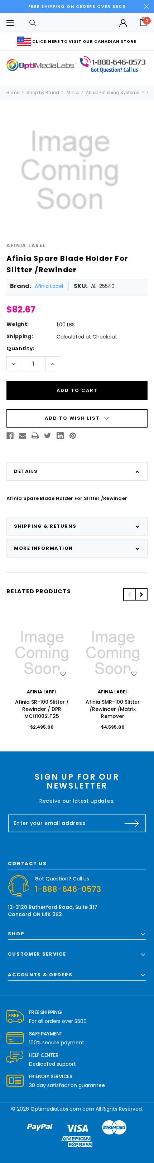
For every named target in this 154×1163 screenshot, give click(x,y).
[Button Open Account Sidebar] (123, 23)
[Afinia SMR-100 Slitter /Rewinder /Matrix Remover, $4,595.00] (113, 652)
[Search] (32, 22)
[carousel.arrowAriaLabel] (15, 1017)
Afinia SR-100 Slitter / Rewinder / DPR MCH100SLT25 (42, 709)
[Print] (35, 436)
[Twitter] (47, 436)
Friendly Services (50, 1076)
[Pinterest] (72, 436)
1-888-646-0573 (68, 889)
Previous (129, 594)
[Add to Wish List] (63, 673)
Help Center (44, 1055)
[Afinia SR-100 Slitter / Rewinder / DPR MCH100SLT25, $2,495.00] (42, 652)
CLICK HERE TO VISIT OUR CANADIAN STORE (84, 41)
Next (141, 594)
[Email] (22, 436)
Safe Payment (46, 1033)
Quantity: (20, 348)
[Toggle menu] (10, 22)
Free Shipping (45, 1012)
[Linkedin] (60, 436)
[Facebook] (10, 436)
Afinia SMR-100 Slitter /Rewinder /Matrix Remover (113, 709)
